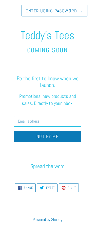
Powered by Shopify (47, 219)
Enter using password (54, 11)
